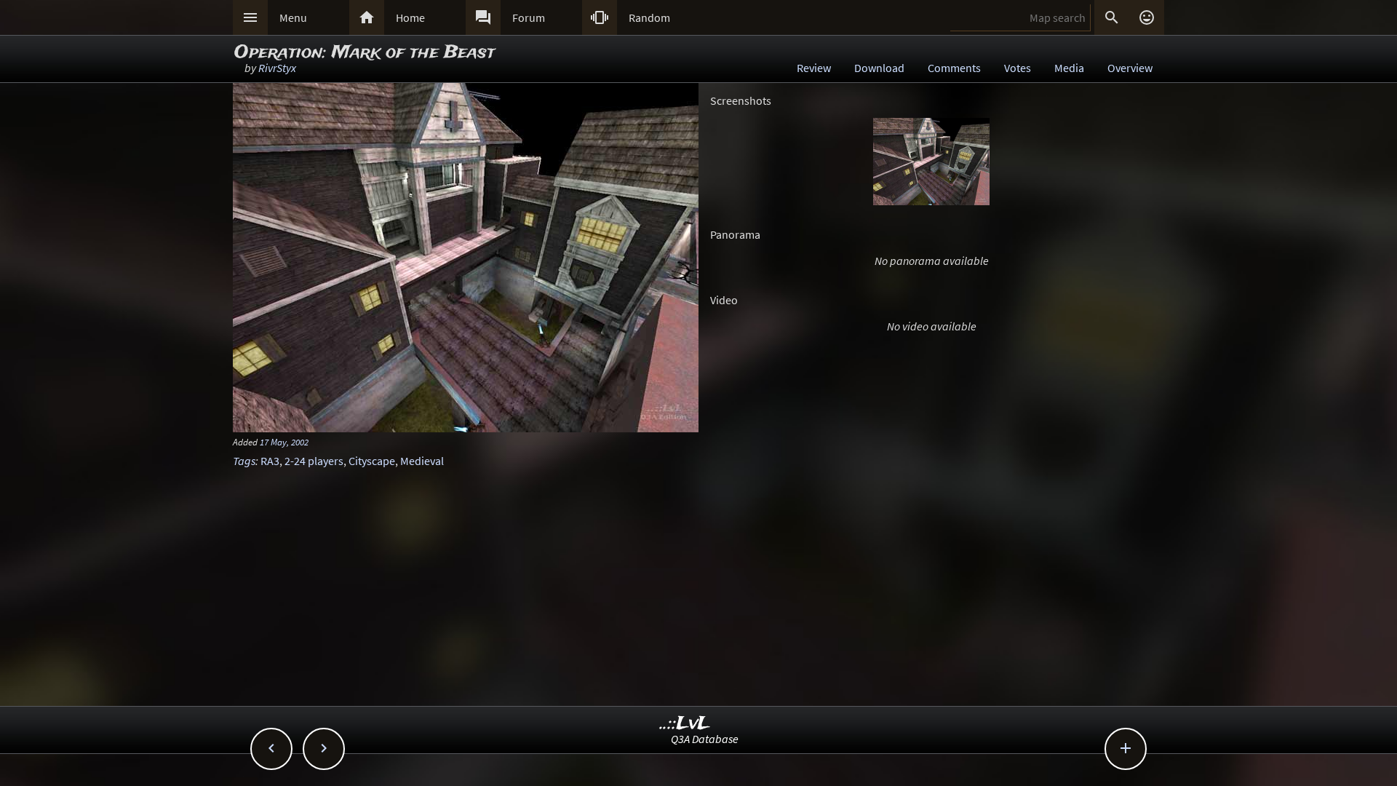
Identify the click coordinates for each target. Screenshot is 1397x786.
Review (814, 67)
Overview (1130, 67)
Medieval (422, 460)
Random (649, 17)
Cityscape (372, 460)
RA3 (269, 460)
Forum (528, 17)
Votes (1017, 67)
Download (879, 67)
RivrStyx (277, 67)
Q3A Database (705, 738)
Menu (293, 17)
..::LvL (685, 724)
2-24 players (313, 460)
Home (410, 17)
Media (1069, 67)
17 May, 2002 (284, 442)
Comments (954, 67)
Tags (244, 460)
